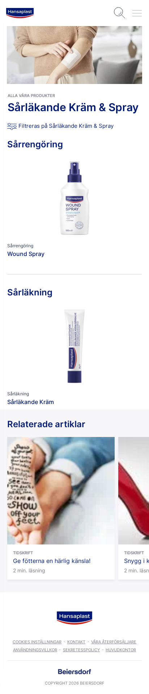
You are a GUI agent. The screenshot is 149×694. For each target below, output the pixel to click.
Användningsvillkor (35, 649)
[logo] (20, 13)
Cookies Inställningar (37, 641)
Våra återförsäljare (113, 641)
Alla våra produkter (31, 95)
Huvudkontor (121, 649)
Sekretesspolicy (81, 649)
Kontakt (76, 641)
